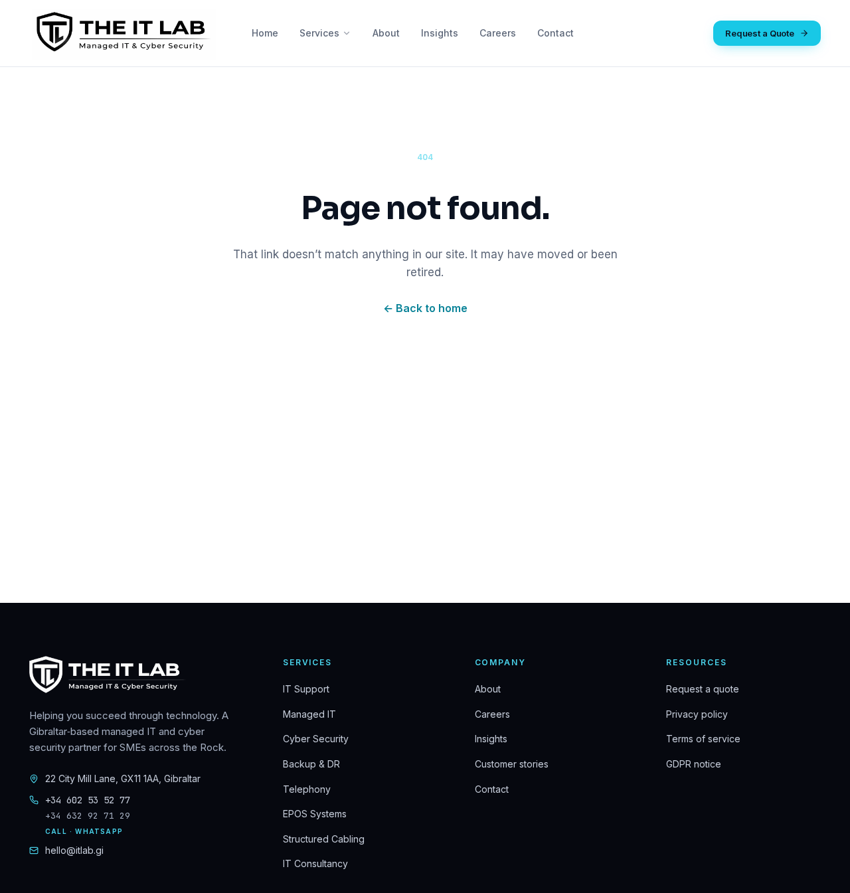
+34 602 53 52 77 (87, 800)
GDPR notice (693, 764)
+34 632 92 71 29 (87, 815)
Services (319, 33)
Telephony (307, 789)
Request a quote (702, 688)
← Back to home (425, 308)
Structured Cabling (324, 839)
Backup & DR (311, 764)
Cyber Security (316, 738)
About (386, 33)
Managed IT (309, 714)
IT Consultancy (315, 863)
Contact (555, 33)
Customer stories (512, 764)
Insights (439, 33)
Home (265, 33)
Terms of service (703, 738)
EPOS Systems (315, 813)
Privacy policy (697, 714)
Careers (497, 33)
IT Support (306, 688)
